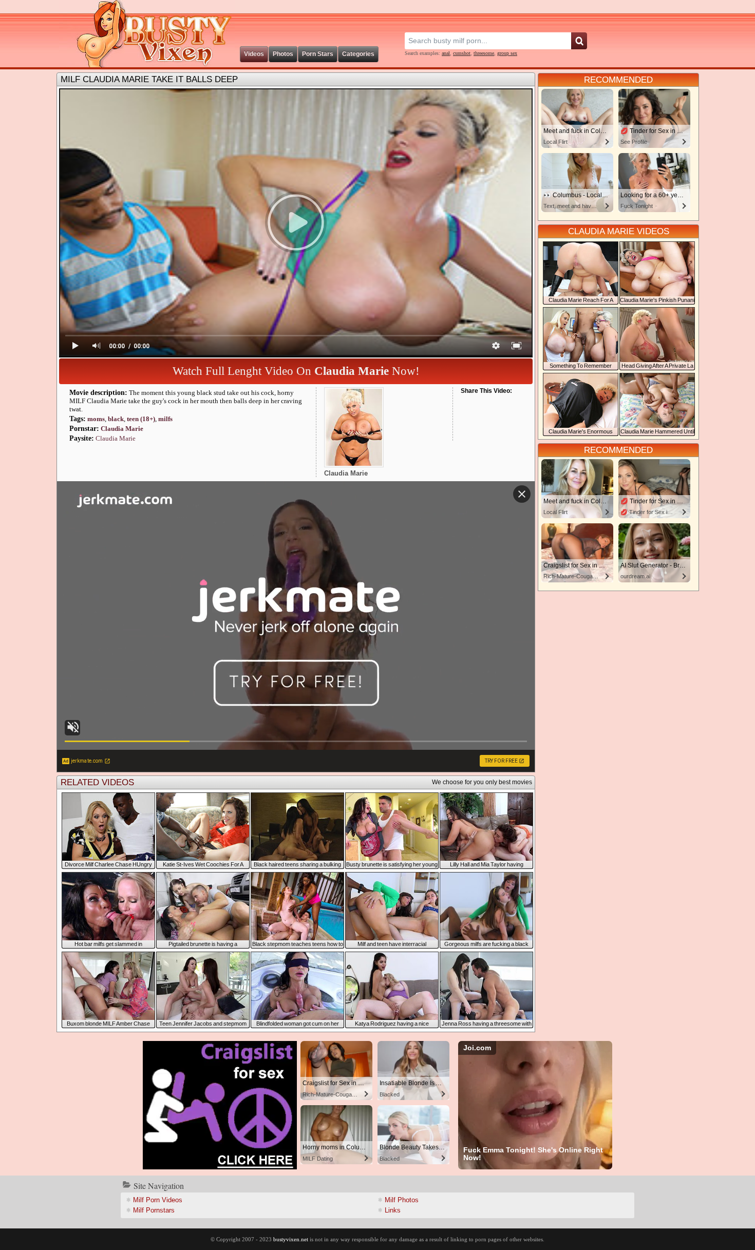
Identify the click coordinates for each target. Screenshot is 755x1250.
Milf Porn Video (157, 1200)
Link (393, 1210)
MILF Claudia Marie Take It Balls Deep (149, 79)
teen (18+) (141, 419)
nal (446, 53)
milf (165, 419)
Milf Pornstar (154, 1210)
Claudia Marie (122, 428)
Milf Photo (402, 1200)
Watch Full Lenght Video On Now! (296, 371)
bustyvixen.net (290, 1239)
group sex (507, 53)
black (116, 419)
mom (96, 419)
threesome (484, 53)
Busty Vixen (147, 33)
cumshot (461, 53)
